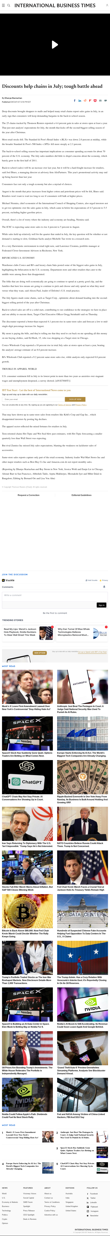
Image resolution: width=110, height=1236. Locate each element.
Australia (69, 1194)
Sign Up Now (39, 653)
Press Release (29, 1211)
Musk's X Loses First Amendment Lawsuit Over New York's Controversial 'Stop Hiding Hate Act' (22, 1135)
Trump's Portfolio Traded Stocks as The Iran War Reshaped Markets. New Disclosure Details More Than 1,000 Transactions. (26, 980)
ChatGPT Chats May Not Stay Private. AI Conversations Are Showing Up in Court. (77, 1166)
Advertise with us (51, 1215)
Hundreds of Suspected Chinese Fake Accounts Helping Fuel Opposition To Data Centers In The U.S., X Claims (81, 933)
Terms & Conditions (52, 1202)
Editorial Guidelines (81, 495)
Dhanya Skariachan (13, 98)
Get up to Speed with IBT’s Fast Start (92, 652)
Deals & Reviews (29, 1219)
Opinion (5, 1223)
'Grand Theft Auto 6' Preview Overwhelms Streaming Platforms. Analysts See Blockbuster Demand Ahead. (81, 1070)
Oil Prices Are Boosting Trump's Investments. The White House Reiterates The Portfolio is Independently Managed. (27, 1070)
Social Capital (28, 1198)
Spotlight (26, 1206)
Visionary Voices (29, 1194)
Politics (5, 1215)
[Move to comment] (105, 100)
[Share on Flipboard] (90, 100)
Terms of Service (64, 405)
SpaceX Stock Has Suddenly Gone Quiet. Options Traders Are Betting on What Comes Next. (77, 1150)
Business (5, 1206)
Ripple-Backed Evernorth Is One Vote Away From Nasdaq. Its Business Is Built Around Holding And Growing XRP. (82, 799)
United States (71, 1211)
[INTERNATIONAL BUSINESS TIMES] (55, 5)
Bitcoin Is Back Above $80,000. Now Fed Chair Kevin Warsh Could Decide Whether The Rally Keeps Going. (25, 933)
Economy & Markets (10, 1202)
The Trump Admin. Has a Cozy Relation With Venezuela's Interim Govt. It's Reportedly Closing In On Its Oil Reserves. (82, 980)
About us (47, 1194)
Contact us (48, 1198)
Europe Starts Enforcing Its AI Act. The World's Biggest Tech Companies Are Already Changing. (23, 1166)
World (4, 1194)
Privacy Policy (80, 405)
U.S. (4, 1198)
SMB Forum (28, 1202)
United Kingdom (72, 1206)
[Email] (100, 100)
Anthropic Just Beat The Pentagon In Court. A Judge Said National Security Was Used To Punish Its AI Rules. (80, 709)
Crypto (4, 1219)
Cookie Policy (49, 1211)
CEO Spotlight (28, 1215)
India (67, 1198)
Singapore (69, 1202)
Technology (6, 1211)
